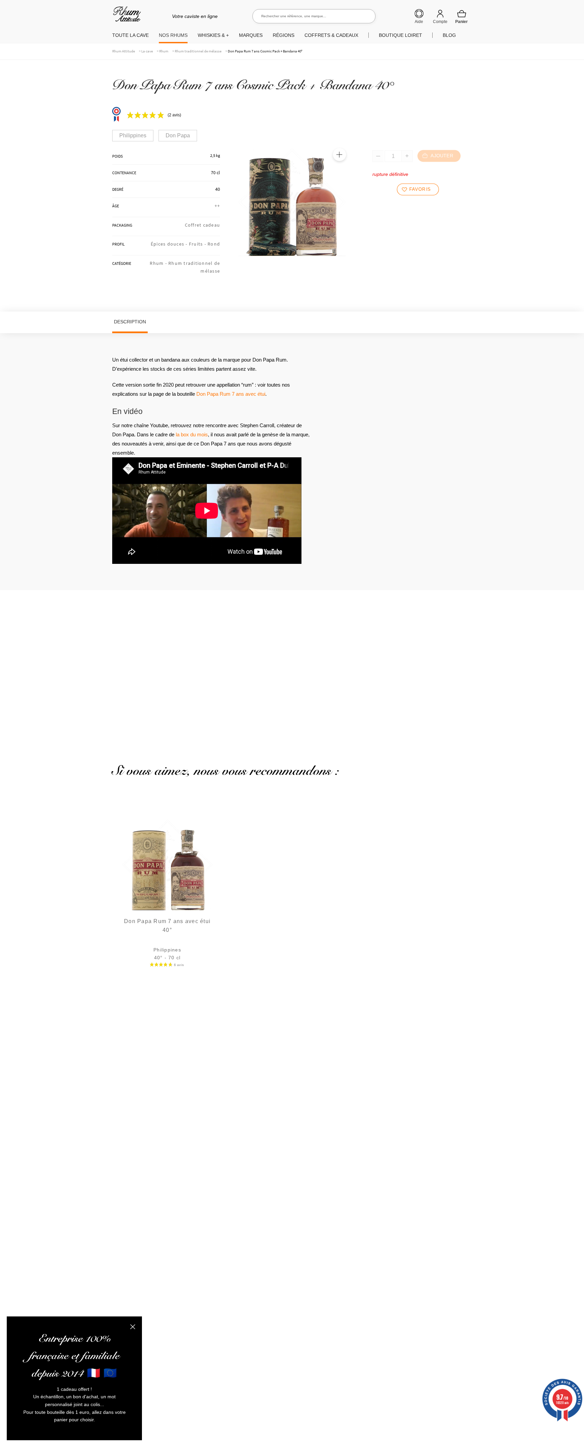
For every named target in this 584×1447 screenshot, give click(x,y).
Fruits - (198, 244)
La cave (147, 51)
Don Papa (178, 135)
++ (217, 206)
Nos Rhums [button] (173, 35)
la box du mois (192, 434)
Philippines (132, 135)
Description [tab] (130, 321)
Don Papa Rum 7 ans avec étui (230, 394)
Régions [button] (283, 35)
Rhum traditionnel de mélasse (198, 51)
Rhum (163, 51)
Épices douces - (170, 244)
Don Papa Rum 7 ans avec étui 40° (167, 925)
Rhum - (159, 263)
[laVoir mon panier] (462, 16)
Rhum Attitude (125, 16)
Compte (440, 21)
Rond (214, 244)
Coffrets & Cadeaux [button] (331, 35)
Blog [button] (449, 35)
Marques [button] (251, 35)
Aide (419, 21)
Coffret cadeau (202, 225)
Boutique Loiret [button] (400, 35)
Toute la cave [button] (130, 35)
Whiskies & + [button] (213, 35)
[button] (339, 154)
